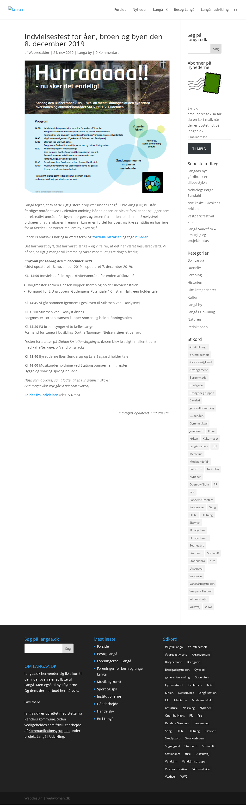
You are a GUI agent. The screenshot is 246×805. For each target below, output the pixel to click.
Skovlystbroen (199, 538)
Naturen (194, 319)
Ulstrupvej (196, 568)
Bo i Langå (196, 260)
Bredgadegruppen (202, 393)
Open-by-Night (199, 484)
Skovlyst (195, 523)
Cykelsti (195, 400)
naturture (196, 469)
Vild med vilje (198, 599)
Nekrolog (213, 469)
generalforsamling (202, 408)
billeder (141, 237)
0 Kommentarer (108, 52)
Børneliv (194, 267)
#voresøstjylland (201, 362)
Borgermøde (198, 377)
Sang (212, 507)
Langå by (84, 52)
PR (215, 484)
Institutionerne (109, 696)
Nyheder (140, 10)
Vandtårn (196, 576)
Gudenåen (196, 416)
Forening (195, 275)
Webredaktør (39, 52)
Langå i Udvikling (201, 312)
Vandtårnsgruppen (202, 584)
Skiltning (207, 515)
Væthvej (195, 607)
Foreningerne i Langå (114, 661)
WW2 (208, 607)
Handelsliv (105, 711)
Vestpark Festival (201, 591)
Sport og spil (107, 689)
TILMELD (199, 148)
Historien (195, 282)
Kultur (193, 297)
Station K (213, 553)
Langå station (199, 446)
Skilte (193, 515)
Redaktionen (198, 327)
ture (212, 561)
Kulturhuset (210, 438)
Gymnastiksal (199, 423)
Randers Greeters (201, 500)
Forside (120, 10)
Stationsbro (197, 561)
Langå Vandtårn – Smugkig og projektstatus (202, 235)
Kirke (211, 431)
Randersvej (197, 507)
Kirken (194, 438)
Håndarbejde (107, 703)
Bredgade (196, 385)
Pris (192, 492)
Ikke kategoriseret (202, 290)
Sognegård (197, 545)
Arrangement (199, 370)
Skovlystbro (197, 530)
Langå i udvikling (215, 10)
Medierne (196, 454)
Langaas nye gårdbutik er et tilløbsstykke (200, 177)
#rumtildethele (199, 355)
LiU (214, 446)
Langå (158, 10)
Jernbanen (196, 431)
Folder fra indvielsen (41, 395)
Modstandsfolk (199, 462)
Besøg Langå (184, 10)
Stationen (196, 553)
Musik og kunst (109, 681)
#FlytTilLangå (198, 347)
